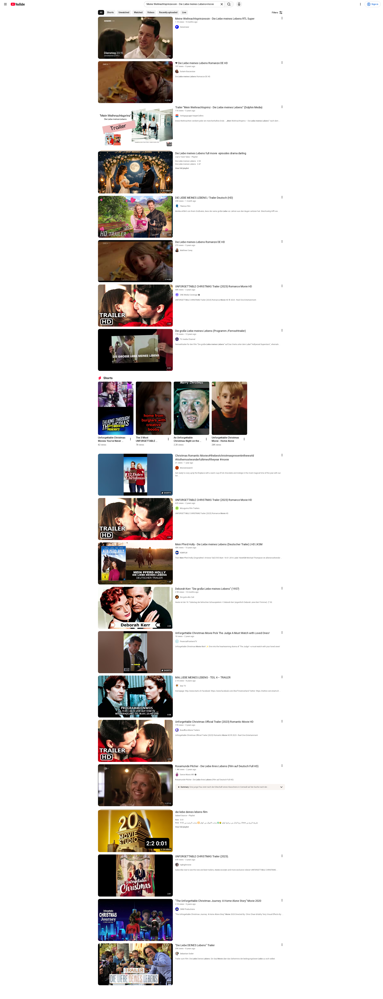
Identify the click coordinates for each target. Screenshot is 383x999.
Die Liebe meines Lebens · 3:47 (188, 164)
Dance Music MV (187, 775)
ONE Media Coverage (188, 295)
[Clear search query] (222, 4)
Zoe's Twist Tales (182, 157)
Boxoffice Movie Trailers (190, 730)
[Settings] (360, 4)
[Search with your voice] (239, 4)
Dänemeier (184, 27)
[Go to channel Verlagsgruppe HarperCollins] (177, 116)
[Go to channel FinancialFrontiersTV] (177, 641)
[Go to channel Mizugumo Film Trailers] (177, 508)
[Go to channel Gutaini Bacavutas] (177, 71)
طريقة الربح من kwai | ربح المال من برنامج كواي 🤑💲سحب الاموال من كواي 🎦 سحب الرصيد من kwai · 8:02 (216, 823)
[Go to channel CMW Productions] (177, 909)
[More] (281, 787)
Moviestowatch (186, 468)
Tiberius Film (185, 206)
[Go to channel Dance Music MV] (177, 775)
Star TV (183, 686)
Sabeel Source (181, 816)
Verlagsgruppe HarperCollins (191, 116)
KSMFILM (183, 553)
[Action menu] (282, 18)
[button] (234, 787)
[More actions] (130, 439)
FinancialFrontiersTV (188, 641)
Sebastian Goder (187, 954)
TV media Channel (187, 339)
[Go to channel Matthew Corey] (177, 250)
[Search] (229, 4)
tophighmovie (185, 865)
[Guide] (5, 4)
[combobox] (183, 4)
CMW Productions (187, 909)
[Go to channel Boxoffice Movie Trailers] (177, 730)
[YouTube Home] (17, 4)
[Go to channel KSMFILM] (177, 553)
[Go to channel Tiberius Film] (177, 206)
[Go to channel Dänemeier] (177, 27)
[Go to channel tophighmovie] (177, 865)
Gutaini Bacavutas (187, 71)
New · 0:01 (179, 820)
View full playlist (182, 168)
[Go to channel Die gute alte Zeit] (177, 597)
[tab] (101, 12)
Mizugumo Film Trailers (189, 508)
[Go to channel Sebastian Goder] (177, 954)
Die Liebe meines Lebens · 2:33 (188, 161)
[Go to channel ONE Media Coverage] (177, 295)
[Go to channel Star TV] (177, 686)
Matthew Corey (186, 250)
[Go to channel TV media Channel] (177, 339)
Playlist (195, 157)
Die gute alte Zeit (187, 597)
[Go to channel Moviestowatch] (177, 468)
